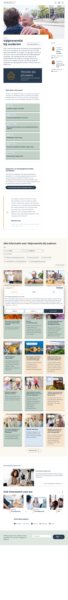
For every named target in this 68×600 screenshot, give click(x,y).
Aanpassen (33, 311)
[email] (51, 524)
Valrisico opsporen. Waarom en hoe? (11, 392)
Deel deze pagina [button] (21, 519)
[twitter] (26, 524)
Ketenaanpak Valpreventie (15, 156)
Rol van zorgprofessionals (31, 322)
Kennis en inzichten (34, 257)
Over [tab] (54, 291)
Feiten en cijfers (47, 257)
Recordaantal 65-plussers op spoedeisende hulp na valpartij (22, 127)
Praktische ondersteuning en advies (15, 257)
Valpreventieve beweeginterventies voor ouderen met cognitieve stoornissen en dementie (34, 393)
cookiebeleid (26, 302)
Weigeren (14, 311)
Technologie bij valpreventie (9, 357)
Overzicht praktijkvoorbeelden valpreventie (20, 147)
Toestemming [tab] (14, 291)
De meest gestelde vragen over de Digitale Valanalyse (12, 431)
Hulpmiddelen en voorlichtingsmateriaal (16, 261)
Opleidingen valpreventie (14, 137)
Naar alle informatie (32, 44)
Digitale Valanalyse (32, 429)
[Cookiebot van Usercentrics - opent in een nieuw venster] (57, 288)
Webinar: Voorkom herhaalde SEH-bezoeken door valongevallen (55, 431)
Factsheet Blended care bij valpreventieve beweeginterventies (55, 323)
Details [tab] (34, 291)
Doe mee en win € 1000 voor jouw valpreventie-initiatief (12, 323)
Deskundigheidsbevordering (38, 261)
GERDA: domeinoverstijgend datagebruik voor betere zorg (55, 393)
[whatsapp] (43, 524)
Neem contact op (57, 56)
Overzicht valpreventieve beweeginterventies (20, 187)
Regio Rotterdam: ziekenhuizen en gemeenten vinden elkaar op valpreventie (55, 358)
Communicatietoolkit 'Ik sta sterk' (17, 118)
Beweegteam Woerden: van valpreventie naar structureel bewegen (33, 358)
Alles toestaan (53, 311)
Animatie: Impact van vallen (15, 108)
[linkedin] (34, 524)
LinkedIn (55, 57)
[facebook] (17, 524)
